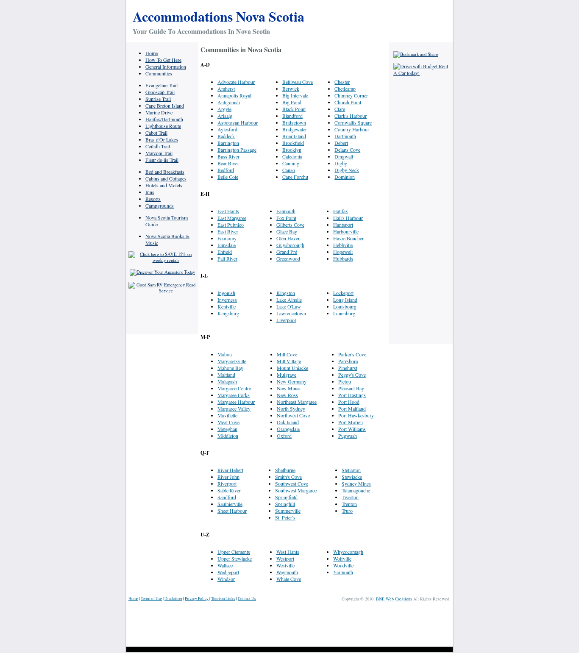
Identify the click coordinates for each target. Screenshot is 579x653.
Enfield (224, 251)
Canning (290, 163)
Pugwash (347, 435)
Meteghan (227, 428)
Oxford (284, 435)
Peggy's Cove (352, 374)
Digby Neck (346, 170)
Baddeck (226, 136)
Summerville (288, 510)
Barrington (228, 142)
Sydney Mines (356, 483)
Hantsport (343, 224)
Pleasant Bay (351, 388)
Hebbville (343, 245)
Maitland (226, 374)
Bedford (225, 170)
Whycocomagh (348, 551)
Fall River (227, 258)
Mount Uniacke (292, 367)
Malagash (227, 381)
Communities (158, 73)
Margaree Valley (234, 408)
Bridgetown (294, 122)
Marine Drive (159, 112)
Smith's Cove (288, 476)
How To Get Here (163, 59)
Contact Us (247, 598)
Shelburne (285, 470)
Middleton (227, 435)
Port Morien (350, 422)
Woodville (343, 565)
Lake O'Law (288, 306)
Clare (339, 109)
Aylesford (227, 129)
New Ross (287, 395)
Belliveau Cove (297, 81)
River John (228, 476)
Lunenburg (344, 313)
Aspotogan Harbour (237, 122)
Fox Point (286, 217)
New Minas (289, 388)
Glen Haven (288, 238)
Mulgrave (286, 374)
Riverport (227, 483)
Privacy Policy (197, 598)
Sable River (229, 490)
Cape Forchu (295, 176)
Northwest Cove (293, 415)
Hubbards (343, 258)
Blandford (292, 115)
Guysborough (290, 245)
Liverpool (286, 320)
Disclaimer (173, 598)
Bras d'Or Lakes (161, 139)
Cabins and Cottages (166, 178)
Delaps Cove (347, 149)
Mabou (224, 354)
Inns (149, 192)
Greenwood (288, 258)
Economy (227, 238)
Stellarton (351, 470)
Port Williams (352, 428)
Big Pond (291, 102)
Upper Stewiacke (234, 558)
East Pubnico (230, 224)
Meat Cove (228, 422)
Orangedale (288, 428)
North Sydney (291, 408)
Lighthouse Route (163, 125)
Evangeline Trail (161, 85)
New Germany (291, 381)
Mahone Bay (230, 367)
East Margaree (231, 217)
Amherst (226, 88)
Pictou (344, 381)
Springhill (285, 503)
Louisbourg (344, 306)
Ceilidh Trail (157, 146)
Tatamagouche (356, 490)
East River (227, 231)
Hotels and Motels (163, 185)
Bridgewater (294, 129)
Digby (340, 163)
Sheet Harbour (232, 510)
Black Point (294, 109)
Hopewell (343, 251)
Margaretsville (231, 361)
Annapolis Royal (234, 95)
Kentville (226, 306)
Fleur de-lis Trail (161, 159)
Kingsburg (228, 313)
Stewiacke (352, 476)
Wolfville (342, 558)
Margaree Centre (234, 388)
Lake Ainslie (289, 299)
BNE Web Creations (394, 599)
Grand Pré (286, 251)
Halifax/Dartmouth (164, 119)
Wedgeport (228, 572)
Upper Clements (233, 551)
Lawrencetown (291, 313)
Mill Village (289, 361)
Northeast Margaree (297, 401)
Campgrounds (159, 205)
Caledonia (292, 156)
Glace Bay (286, 231)
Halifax (340, 211)
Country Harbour (351, 129)
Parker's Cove (352, 354)
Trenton (349, 503)
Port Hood (348, 401)
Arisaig (224, 115)
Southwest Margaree (296, 490)
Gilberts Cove (290, 224)
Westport (285, 558)
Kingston (285, 292)
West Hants (287, 551)
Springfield (286, 497)
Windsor (226, 578)
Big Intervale (295, 95)
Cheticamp (345, 88)
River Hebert (230, 470)
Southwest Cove (291, 483)
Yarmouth (343, 572)
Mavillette (227, 415)
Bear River (228, 163)
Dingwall (343, 156)
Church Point (347, 102)
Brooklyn (291, 149)
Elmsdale (226, 245)
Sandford (226, 497)
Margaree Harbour (236, 401)
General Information (165, 66)
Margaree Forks (233, 395)
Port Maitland (352, 408)
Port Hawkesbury (356, 415)
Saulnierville (229, 503)
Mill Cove (287, 354)
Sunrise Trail (158, 98)
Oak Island (288, 422)
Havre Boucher (348, 238)
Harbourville (346, 231)
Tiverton (350, 497)
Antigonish (228, 102)
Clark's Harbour (350, 115)
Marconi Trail (159, 153)
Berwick (290, 88)
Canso (288, 170)
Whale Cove (288, 578)
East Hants (228, 211)
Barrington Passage (236, 149)
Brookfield (293, 142)
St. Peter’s (285, 517)
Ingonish (226, 292)
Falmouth (285, 211)
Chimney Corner (351, 95)
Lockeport (343, 292)
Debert (341, 142)
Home (151, 53)
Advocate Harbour (236, 81)
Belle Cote (227, 176)
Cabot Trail (156, 132)
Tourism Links (223, 598)
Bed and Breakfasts (164, 171)
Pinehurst (347, 367)
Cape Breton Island (164, 105)
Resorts (153, 198)
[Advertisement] (420, 208)
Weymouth (287, 572)
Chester (342, 81)
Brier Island (294, 136)
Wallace (225, 565)
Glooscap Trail (160, 92)
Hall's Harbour (348, 217)
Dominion (344, 176)
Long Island (345, 299)
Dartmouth (345, 136)
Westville (285, 565)
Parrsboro (348, 361)
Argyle (224, 109)
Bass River (228, 156)
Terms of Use (151, 598)
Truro (347, 510)
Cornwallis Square (353, 122)
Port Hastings (352, 395)
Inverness (227, 299)
